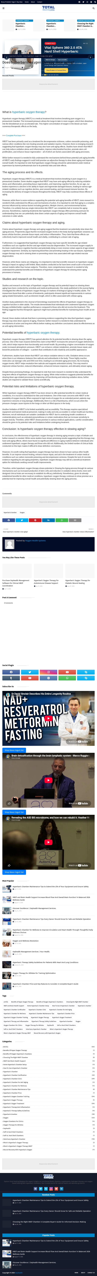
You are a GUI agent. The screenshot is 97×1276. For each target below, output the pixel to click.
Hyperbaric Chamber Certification (14, 1010)
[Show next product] (90, 57)
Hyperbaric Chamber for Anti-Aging (60, 1010)
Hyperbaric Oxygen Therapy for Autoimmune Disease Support (46, 581)
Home (27, 2)
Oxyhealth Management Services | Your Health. (31, 952)
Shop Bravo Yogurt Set (14, 750)
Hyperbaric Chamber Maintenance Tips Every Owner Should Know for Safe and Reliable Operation (24, 24)
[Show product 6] (49, 74)
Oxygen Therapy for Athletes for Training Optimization (34, 973)
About (33, 2)
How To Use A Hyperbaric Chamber (63, 1006)
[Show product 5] (46, 74)
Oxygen (22, 512)
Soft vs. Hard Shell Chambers (13, 1029)
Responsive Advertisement (48, 84)
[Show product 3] (42, 74)
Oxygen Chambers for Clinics (13, 1025)
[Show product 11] (57, 74)
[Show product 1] (39, 74)
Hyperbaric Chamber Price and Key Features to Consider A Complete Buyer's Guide (45, 984)
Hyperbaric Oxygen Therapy (40, 1017)
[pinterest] (91, 2)
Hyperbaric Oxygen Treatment (62, 1017)
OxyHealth (50, 1025)
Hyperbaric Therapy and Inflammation (16, 1021)
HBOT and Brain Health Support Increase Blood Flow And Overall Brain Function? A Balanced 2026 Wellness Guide (51, 898)
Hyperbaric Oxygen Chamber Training (16, 1017)
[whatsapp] (67, 678)
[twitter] (83, 2)
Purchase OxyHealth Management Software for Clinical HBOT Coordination (15, 583)
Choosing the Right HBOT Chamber (77, 1002)
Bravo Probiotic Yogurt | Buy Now (11, 2)
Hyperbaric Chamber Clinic (37, 1010)
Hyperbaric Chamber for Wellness (15, 1013)
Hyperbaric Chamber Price (66, 1013)
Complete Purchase (14, 135)
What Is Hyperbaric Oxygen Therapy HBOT (17, 1033)
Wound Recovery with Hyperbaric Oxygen (47, 1033)
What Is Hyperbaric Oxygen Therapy (61, 1029)
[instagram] (87, 2)
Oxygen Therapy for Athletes (34, 1025)
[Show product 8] (52, 74)
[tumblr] (11, 678)
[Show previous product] (6, 57)
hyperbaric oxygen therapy (28, 112)
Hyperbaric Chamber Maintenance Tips (41, 1013)
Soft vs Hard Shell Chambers (66, 1025)
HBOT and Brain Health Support (14, 1006)
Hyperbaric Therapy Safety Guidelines (44, 1021)
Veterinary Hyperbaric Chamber (36, 1029)
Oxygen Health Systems (35, 541)
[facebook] (79, 2)
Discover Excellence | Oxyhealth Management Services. (34, 908)
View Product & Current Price (56, 68)
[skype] (95, 2)
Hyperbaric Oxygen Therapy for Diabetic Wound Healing (77, 581)
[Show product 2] (40, 74)
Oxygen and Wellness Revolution (26, 941)
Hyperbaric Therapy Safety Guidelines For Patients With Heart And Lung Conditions (45, 962)
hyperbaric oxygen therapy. (43, 332)
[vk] (48, 678)
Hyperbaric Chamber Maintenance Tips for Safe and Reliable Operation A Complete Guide (85, 24)
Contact (39, 2)
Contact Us (91, 1273)
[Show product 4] (44, 74)
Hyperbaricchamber (10, 512)
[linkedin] (61, 1189)
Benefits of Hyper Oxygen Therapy (22, 1002)
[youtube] (67, 672)
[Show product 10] (56, 74)
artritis (6, 1002)
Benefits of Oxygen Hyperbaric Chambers (49, 1002)
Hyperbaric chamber (84, 1006)
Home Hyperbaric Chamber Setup (38, 1006)
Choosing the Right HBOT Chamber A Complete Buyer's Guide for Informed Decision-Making (54, 24)
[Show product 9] (54, 74)
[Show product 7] (51, 74)
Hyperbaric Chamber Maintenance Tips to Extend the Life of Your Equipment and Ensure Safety (50, 887)
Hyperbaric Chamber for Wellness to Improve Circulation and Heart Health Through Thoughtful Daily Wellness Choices (53, 931)
